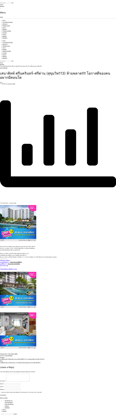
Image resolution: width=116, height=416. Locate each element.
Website (2, 389)
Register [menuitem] (4, 411)
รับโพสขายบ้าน (3, 354)
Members (4, 38)
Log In (4, 27)
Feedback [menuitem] (7, 407)
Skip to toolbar (4, 398)
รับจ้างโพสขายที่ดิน (12, 354)
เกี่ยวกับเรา (5, 24)
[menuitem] (59, 414)
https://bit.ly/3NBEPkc (16, 262)
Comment (3, 381)
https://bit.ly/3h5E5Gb (14, 264)
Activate (4, 32)
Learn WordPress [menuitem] (9, 404)
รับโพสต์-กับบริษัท (6, 31)
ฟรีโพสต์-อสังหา (6, 25)
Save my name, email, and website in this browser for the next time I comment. (22, 392)
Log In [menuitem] (4, 409)
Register (2, 6)
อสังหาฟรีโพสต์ (3, 68)
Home (3, 20)
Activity (4, 34)
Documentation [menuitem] (9, 402)
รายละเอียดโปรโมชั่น (7, 22)
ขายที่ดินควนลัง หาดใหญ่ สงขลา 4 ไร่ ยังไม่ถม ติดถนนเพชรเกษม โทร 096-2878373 (20, 361)
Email (2, 386)
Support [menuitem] (7, 406)
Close (1, 17)
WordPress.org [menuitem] (8, 400)
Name (2, 383)
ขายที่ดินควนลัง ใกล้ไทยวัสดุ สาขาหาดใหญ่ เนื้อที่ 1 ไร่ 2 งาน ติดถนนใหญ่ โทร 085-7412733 (22, 358)
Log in (1, 4)
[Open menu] (0, 8)
